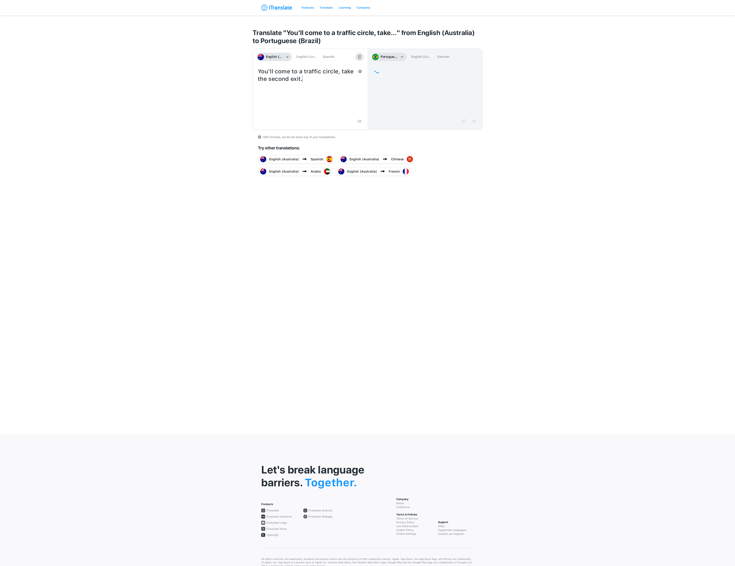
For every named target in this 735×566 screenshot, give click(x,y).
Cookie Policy (405, 530)
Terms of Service (407, 518)
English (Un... (306, 57)
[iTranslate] (276, 8)
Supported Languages (452, 530)
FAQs (441, 526)
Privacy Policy (405, 522)
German (443, 57)
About (400, 503)
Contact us (403, 507)
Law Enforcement (407, 526)
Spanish (328, 57)
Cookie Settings (406, 533)
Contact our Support (451, 533)
